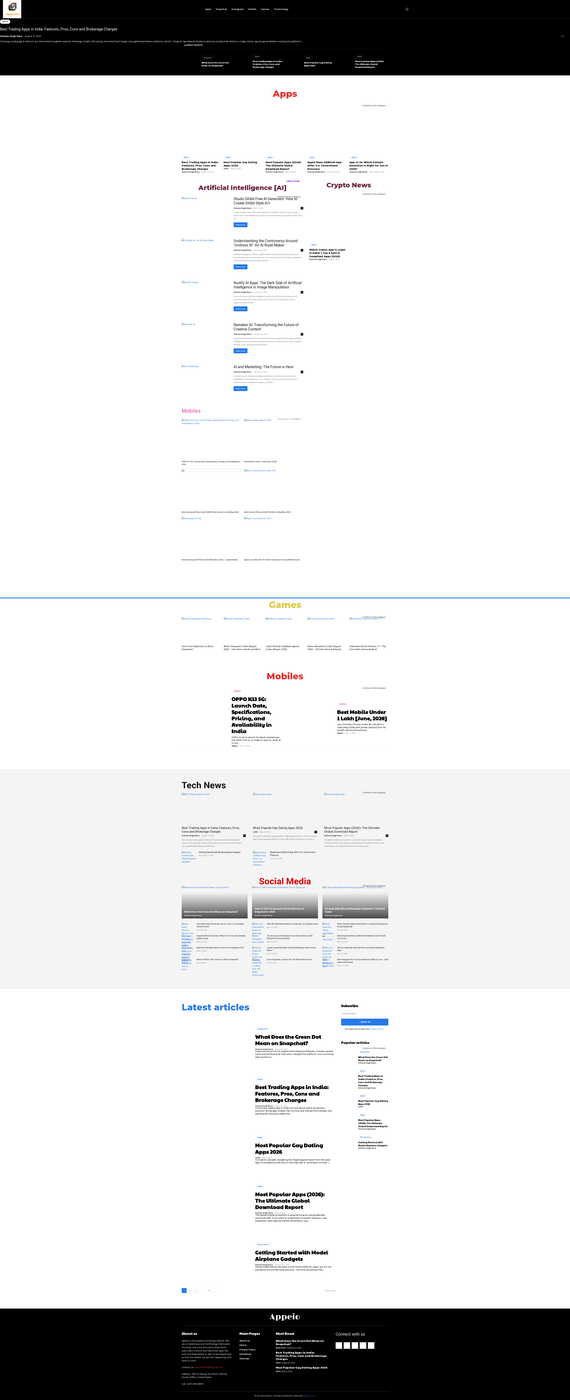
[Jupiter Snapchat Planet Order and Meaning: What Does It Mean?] (258, 954)
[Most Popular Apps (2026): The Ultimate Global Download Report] (345, 62)
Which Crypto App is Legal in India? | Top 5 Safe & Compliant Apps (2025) (327, 253)
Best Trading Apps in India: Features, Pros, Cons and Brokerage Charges (58, 29)
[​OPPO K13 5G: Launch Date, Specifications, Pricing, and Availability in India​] (211, 439)
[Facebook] (339, 1345)
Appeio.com (309, 1396)
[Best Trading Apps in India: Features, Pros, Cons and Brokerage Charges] (242, 62)
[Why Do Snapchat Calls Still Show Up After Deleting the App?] (328, 957)
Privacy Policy (377, 1029)
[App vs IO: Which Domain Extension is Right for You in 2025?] (368, 129)
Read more (240, 225)
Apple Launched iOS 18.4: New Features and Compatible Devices (272, 560)
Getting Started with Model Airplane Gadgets (220, 852)
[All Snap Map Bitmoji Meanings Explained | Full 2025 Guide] (355, 906)
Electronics (263, 1244)
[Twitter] (371, 1345)
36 (209, 1290)
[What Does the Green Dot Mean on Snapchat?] (191, 62)
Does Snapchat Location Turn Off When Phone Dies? (289, 959)
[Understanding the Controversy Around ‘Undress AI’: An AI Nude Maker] (206, 256)
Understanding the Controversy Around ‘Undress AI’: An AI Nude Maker (266, 243)
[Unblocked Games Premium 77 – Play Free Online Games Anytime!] (369, 630)
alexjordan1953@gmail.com (209, 1367)
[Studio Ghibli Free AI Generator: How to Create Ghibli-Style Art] (206, 214)
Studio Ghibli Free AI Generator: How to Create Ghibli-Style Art (265, 201)
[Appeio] (47, 9)
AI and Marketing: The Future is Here (263, 367)
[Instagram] (347, 1345)
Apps (5, 21)
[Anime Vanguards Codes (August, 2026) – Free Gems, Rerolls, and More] (243, 630)
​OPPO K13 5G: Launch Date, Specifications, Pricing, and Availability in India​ (252, 715)
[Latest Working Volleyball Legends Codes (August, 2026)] (285, 630)
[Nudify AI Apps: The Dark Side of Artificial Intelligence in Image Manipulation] (206, 298)
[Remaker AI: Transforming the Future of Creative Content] (206, 340)
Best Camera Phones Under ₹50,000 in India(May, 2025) (267, 512)
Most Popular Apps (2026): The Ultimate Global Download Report (369, 64)
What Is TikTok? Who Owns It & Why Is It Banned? (218, 959)
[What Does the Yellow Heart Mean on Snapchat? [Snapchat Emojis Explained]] (328, 931)
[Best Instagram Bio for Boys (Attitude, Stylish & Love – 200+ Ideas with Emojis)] (328, 962)
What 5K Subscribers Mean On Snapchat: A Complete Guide (292, 924)
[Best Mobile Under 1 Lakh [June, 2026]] (273, 439)
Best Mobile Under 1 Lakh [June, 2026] (260, 461)
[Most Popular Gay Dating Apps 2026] (293, 62)
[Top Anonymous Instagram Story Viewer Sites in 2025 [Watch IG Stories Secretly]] (258, 939)
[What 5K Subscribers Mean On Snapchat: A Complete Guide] (258, 928)
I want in (365, 1022)
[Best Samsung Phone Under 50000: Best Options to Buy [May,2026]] (211, 489)
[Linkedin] (355, 1345)
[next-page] (215, 1290)
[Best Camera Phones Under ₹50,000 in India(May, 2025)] (273, 489)
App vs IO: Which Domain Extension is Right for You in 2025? (368, 165)
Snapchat (208, 58)
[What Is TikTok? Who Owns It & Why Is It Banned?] (188, 962)
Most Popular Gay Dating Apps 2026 (278, 828)
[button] (407, 9)
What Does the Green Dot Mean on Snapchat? (215, 64)
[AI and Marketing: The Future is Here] (206, 382)
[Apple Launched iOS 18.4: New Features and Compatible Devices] (273, 537)
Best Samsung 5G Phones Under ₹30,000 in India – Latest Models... (210, 560)
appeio (235, 746)
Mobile (237, 691)
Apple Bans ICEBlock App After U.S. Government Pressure (324, 165)
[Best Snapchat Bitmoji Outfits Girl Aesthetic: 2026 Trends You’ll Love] (328, 938)
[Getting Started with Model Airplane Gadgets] (189, 857)
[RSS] (363, 1345)
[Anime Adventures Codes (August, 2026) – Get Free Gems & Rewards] (327, 630)
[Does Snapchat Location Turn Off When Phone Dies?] (258, 967)
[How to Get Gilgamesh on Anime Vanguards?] (201, 630)
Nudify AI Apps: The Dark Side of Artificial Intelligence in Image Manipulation (268, 285)
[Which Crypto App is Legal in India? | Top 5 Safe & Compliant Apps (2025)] (328, 217)
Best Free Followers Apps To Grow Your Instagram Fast (220, 947)
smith (306, 68)
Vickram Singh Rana (11, 36)
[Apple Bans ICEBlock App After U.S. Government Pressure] (326, 129)
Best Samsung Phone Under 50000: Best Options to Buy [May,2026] (210, 512)
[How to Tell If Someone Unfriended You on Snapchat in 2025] (285, 906)
